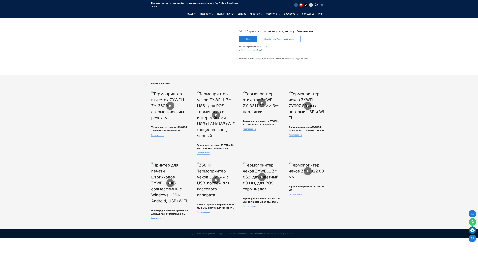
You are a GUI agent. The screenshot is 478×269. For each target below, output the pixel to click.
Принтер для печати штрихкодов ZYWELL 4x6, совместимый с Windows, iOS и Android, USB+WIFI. (169, 212)
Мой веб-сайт (257, 50)
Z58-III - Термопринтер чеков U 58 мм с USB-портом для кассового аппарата (215, 206)
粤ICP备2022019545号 (273, 233)
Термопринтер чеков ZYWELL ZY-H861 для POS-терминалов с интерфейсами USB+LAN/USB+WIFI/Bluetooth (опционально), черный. (215, 147)
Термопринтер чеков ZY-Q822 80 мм (306, 188)
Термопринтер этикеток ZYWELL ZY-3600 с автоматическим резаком (169, 129)
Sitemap (288, 233)
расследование (157, 135)
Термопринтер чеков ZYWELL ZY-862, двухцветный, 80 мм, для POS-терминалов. (261, 200)
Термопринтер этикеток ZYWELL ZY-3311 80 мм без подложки (261, 123)
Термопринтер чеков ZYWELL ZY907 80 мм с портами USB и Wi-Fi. (307, 129)
